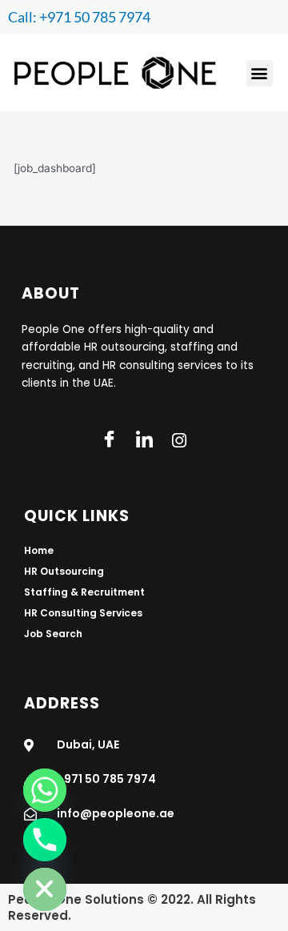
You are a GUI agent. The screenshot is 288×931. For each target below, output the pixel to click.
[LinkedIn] (144, 440)
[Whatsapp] (44, 790)
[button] (259, 73)
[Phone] (44, 839)
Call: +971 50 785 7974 (79, 17)
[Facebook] (109, 440)
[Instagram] (179, 440)
